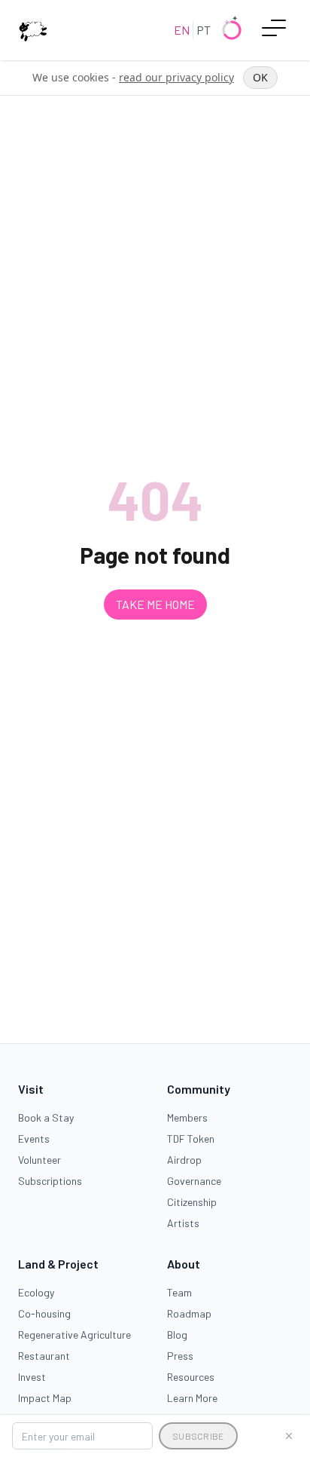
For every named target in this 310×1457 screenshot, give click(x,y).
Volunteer (39, 1159)
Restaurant (44, 1355)
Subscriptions (50, 1180)
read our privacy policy (176, 77)
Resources (190, 1376)
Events (34, 1138)
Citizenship (192, 1201)
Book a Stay (46, 1117)
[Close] (289, 1436)
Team (179, 1292)
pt (203, 30)
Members (187, 1117)
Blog (177, 1334)
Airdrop (184, 1159)
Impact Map (44, 1397)
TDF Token (190, 1138)
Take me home (155, 604)
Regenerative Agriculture (74, 1334)
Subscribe (198, 1436)
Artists (183, 1223)
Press (180, 1355)
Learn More (192, 1397)
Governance (194, 1180)
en (182, 30)
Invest (32, 1376)
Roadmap (189, 1313)
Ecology (36, 1292)
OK (260, 77)
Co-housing (44, 1313)
